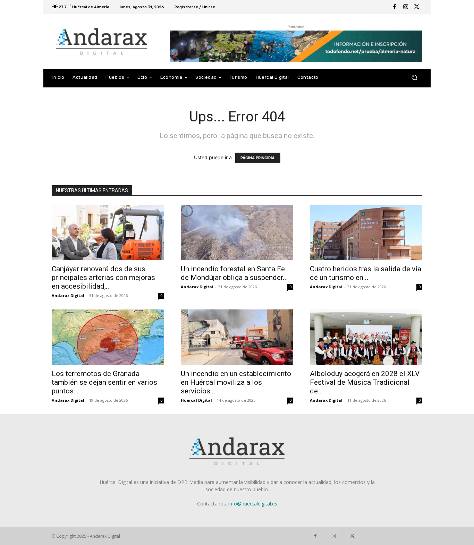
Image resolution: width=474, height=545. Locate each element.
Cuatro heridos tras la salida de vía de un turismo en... (365, 273)
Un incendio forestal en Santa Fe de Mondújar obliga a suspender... (234, 273)
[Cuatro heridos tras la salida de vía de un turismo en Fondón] (366, 232)
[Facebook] (394, 6)
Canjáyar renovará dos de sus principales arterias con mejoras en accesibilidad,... (103, 277)
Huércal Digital (196, 400)
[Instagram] (405, 6)
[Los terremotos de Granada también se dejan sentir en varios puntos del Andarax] (108, 337)
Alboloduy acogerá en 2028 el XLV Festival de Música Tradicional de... (365, 382)
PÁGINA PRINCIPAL (257, 157)
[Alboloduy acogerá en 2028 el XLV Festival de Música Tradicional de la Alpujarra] (366, 337)
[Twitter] (416, 6)
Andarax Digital (68, 295)
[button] (414, 77)
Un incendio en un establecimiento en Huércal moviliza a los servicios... (236, 382)
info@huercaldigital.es (252, 503)
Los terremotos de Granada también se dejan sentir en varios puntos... (104, 382)
